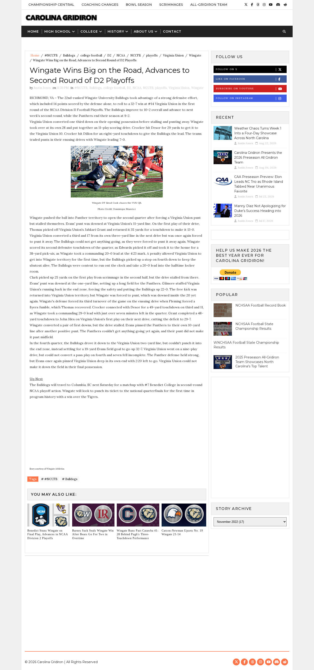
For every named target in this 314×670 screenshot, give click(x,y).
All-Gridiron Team (208, 5)
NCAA (121, 55)
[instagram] (264, 4)
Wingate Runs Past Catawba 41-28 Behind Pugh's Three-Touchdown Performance (138, 534)
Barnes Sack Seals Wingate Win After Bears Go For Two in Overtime (93, 534)
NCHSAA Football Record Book (260, 305)
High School (57, 31)
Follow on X (226, 69)
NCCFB (135, 55)
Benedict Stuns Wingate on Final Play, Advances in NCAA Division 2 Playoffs (47, 534)
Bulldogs (69, 55)
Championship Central (51, 5)
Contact (172, 31)
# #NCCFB (49, 479)
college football (91, 55)
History (116, 31)
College (89, 31)
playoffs (152, 55)
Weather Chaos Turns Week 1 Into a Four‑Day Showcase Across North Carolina (257, 133)
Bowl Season (139, 5)
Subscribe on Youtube (235, 88)
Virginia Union (173, 55)
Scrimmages (171, 5)
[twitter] (246, 4)
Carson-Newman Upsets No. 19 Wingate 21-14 (182, 532)
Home (33, 31)
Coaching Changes (100, 5)
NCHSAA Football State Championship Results (254, 326)
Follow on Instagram (234, 98)
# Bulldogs (69, 479)
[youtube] (271, 4)
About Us (143, 31)
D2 (109, 55)
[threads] (257, 4)
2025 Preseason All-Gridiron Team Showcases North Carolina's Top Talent (257, 361)
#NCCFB (51, 55)
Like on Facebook (230, 78)
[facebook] (252, 4)
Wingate (195, 55)
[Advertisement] (157, 602)
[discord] (278, 4)
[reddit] (285, 4)
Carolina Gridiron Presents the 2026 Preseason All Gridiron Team (258, 157)
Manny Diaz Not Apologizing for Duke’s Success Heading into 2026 (260, 211)
